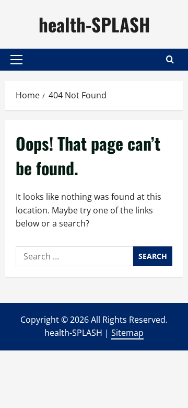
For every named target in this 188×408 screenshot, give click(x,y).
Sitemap (127, 332)
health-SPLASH (94, 24)
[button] (16, 60)
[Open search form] (170, 59)
